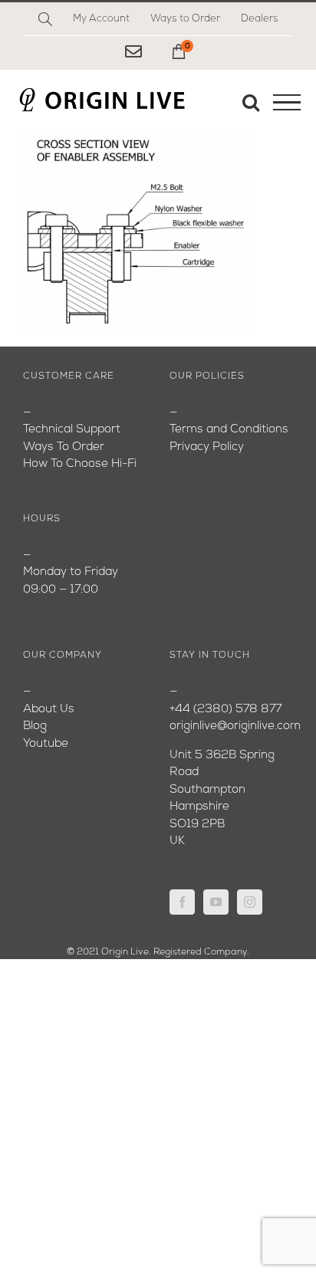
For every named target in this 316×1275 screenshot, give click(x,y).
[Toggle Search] (250, 102)
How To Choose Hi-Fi (80, 464)
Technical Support (71, 429)
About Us (48, 709)
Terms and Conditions (229, 429)
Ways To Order (63, 447)
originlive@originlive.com (235, 726)
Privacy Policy (207, 447)
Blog (35, 726)
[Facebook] (182, 902)
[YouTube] (216, 902)
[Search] (45, 19)
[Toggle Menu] (287, 102)
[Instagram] (249, 902)
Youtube (45, 744)
